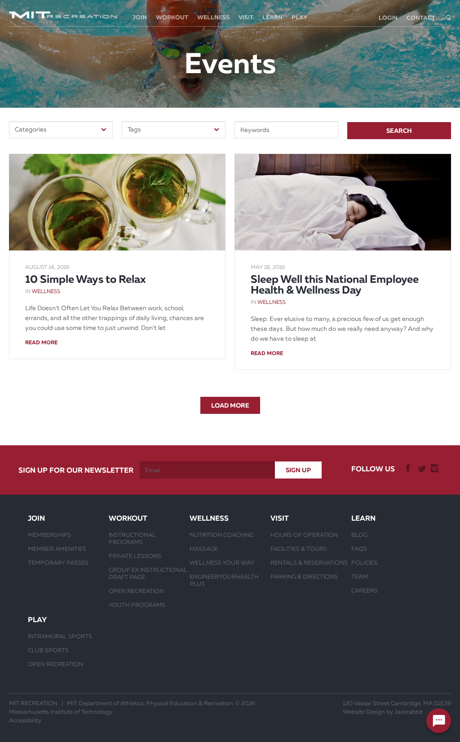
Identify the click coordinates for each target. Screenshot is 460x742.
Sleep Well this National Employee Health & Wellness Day (335, 284)
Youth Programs (137, 604)
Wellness (213, 17)
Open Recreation (136, 590)
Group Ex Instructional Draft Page (148, 573)
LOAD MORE (230, 405)
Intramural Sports (60, 636)
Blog (359, 534)
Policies (364, 562)
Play (299, 17)
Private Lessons (135, 555)
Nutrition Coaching (222, 534)
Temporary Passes (58, 562)
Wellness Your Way (222, 562)
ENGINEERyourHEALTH (224, 580)
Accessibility (25, 720)
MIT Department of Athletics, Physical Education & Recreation (150, 703)
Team (359, 576)
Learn (272, 17)
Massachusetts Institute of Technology (60, 712)
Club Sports (48, 650)
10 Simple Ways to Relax (85, 279)
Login (388, 18)
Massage (204, 548)
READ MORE (41, 342)
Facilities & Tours (298, 548)
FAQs (359, 548)
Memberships (49, 534)
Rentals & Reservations (309, 562)
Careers (364, 590)
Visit (246, 17)
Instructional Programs (132, 538)
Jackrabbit (408, 712)
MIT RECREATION (33, 703)
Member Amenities (57, 548)
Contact (421, 18)
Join (140, 17)
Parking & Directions (304, 576)
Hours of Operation (304, 534)
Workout (172, 17)
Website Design (364, 712)
